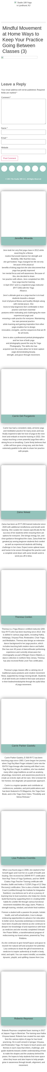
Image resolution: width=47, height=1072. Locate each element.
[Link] (4, 169)
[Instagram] (35, 169)
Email (4, 138)
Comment (6, 97)
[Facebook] (27, 169)
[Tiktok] (20, 169)
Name (4, 128)
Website (4, 148)
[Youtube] (43, 169)
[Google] (12, 169)
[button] (23, 22)
